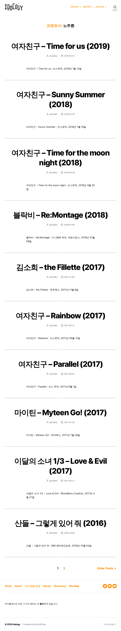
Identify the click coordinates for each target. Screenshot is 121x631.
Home (8, 586)
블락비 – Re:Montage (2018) (60, 214)
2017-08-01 (69, 374)
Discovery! (60, 586)
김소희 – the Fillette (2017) (60, 267)
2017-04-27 (69, 481)
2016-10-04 (69, 533)
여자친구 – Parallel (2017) (60, 364)
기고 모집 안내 (32, 586)
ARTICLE (99, 7)
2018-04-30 (69, 172)
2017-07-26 (69, 422)
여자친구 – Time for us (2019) (60, 46)
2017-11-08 (69, 277)
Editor (55, 56)
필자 (42, 604)
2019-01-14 (69, 56)
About (18, 586)
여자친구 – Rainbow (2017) (60, 315)
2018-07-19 (69, 114)
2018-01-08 (69, 225)
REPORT (87, 7)
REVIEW (75, 7)
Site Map (74, 586)
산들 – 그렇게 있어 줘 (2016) (60, 523)
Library (47, 586)
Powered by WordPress (34, 624)
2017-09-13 (69, 325)
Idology (16, 624)
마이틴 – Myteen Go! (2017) (60, 412)
